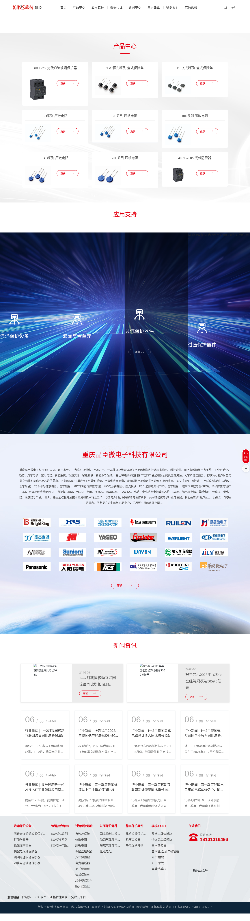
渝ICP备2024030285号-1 (195, 907)
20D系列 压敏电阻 (125, 158)
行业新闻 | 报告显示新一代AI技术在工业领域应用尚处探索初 (44, 790)
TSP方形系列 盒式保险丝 (195, 68)
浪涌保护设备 (195, 234)
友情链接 (191, 7)
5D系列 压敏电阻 (55, 116)
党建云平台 (78, 897)
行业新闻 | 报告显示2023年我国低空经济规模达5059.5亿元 (97, 735)
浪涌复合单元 (211, 234)
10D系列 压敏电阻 (195, 116)
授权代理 (116, 7)
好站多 (26, 897)
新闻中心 (135, 7)
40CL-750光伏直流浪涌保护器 (55, 68)
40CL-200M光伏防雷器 (194, 158)
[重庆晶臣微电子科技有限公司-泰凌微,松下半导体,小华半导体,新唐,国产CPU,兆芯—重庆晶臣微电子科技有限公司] (27, 7)
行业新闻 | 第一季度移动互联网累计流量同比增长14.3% (151, 790)
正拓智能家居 (59, 897)
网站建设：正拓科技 (149, 907)
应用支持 (98, 7)
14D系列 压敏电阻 (55, 158)
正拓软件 (40, 897)
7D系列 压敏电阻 (125, 116)
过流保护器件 (227, 234)
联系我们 (172, 7)
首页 (63, 7)
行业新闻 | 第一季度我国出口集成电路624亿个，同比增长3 (204, 790)
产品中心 (79, 7)
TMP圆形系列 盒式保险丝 (125, 68)
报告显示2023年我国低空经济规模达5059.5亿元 (203, 681)
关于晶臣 (154, 7)
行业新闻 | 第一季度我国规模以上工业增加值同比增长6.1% (98, 790)
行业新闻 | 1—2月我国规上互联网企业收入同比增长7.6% (204, 735)
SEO (174, 907)
